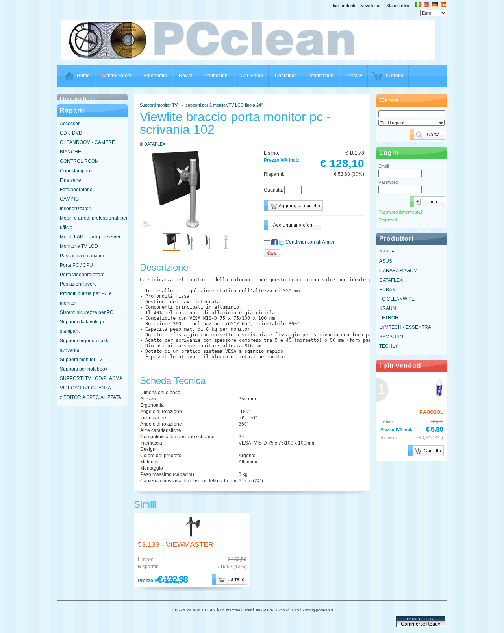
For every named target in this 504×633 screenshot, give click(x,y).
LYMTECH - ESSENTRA (405, 327)
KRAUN (387, 308)
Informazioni (321, 75)
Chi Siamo (252, 75)
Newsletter (370, 5)
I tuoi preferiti (342, 5)
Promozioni (216, 75)
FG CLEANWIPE (397, 299)
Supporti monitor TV (81, 359)
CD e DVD (71, 133)
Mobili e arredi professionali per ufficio (94, 222)
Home (83, 75)
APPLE (387, 252)
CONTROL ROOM (79, 161)
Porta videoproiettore (82, 274)
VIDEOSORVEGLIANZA (85, 388)
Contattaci (285, 75)
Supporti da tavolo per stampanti (83, 326)
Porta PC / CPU (76, 265)
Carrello (394, 75)
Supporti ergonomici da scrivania (85, 345)
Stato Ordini (397, 5)
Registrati (387, 220)
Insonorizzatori (75, 208)
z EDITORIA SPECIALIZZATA (90, 397)
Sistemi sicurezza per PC (86, 312)
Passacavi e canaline (83, 255)
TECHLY (388, 346)
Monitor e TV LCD (79, 246)
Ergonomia (155, 75)
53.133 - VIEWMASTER (175, 544)
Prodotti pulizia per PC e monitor (86, 298)
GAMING (69, 199)
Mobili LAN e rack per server (90, 237)
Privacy (354, 75)
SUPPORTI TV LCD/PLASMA (91, 378)
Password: (388, 182)
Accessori (70, 123)
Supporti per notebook (83, 369)
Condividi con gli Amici (309, 242)
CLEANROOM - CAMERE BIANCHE (87, 147)
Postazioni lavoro (78, 284)
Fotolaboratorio (76, 189)
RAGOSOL (431, 412)
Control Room (117, 75)
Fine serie (70, 180)
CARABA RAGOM (398, 270)
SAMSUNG (391, 337)
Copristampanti (76, 170)
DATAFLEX (154, 144)
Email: (384, 166)
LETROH (388, 318)
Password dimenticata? (400, 212)
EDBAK (387, 289)
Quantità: (273, 190)
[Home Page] (252, 57)
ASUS (385, 261)
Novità (186, 75)
